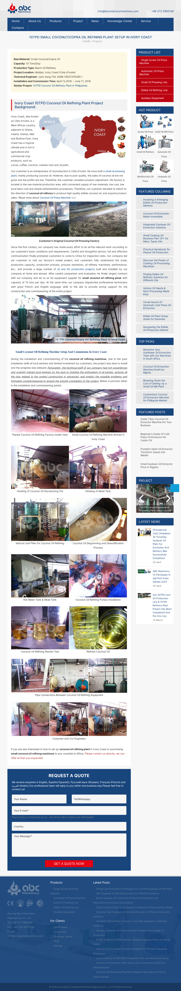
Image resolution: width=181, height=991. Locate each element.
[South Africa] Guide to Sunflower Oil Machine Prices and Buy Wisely (134, 907)
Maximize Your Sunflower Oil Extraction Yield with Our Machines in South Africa (157, 354)
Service (146, 21)
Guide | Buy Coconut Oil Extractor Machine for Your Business (156, 422)
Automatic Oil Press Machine (69, 898)
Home (16, 21)
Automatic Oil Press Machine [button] (151, 73)
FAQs (56, 941)
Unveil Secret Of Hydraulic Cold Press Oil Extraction (157, 305)
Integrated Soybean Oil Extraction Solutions (156, 226)
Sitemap (57, 945)
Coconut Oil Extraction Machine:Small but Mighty (156, 369)
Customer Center (63, 936)
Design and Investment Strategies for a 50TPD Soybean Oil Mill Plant (134, 888)
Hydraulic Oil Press (164, 178)
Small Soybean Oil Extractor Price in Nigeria (157, 465)
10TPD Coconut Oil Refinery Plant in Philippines (60, 85)
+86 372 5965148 (162, 11)
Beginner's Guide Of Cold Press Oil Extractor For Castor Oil (155, 437)
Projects (97, 41)
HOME (86, 41)
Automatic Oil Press (164, 154)
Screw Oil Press (145, 131)
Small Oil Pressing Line (65, 902)
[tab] (155, 61)
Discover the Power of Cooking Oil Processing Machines (156, 263)
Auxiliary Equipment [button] (152, 98)
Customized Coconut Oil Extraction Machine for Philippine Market (156, 397)
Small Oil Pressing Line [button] (154, 82)
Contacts (18, 27)
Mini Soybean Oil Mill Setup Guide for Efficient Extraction (127, 893)
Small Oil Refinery (145, 152)
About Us (34, 21)
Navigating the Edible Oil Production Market (155, 328)
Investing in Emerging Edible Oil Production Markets (155, 202)
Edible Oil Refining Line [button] (154, 90)
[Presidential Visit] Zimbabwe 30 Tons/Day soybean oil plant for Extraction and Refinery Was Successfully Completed (161, 543)
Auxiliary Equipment (64, 912)
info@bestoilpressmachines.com (118, 11)
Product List (150, 52)
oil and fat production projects (76, 269)
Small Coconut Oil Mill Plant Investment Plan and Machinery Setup (132, 958)
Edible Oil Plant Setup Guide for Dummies (155, 318)
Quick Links (59, 931)
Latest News (149, 521)
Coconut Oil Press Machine (55, 197)
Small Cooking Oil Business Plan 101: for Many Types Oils (155, 238)
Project (78, 21)
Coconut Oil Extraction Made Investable (156, 215)
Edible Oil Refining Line (66, 907)
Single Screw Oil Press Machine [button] (153, 61)
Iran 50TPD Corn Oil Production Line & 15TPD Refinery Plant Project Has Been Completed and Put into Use (162, 605)
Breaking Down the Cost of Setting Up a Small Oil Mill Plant (155, 383)
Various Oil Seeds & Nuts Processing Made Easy (156, 291)
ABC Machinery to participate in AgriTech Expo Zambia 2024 (161, 576)
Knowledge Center (119, 21)
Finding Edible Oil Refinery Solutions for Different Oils (155, 277)
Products (55, 21)
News (95, 21)
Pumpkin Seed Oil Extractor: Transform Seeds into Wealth (157, 452)
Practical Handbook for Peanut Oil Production (156, 251)
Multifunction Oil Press (145, 178)
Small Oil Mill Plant (164, 131)
